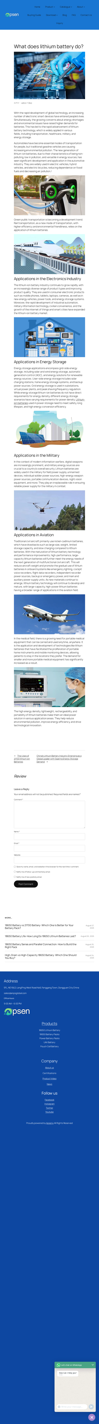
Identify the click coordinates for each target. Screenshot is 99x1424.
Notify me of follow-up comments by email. (33, 872)
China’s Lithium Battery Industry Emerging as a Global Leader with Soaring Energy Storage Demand (59, 758)
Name (17, 831)
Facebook (49, 1099)
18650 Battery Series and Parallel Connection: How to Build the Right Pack (40, 946)
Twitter (49, 1107)
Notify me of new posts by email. (29, 877)
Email (16, 843)
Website (17, 855)
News (49, 1084)
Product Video (49, 1078)
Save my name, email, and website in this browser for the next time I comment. (47, 866)
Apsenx (49, 1123)
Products (49, 1023)
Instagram (49, 1103)
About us (49, 1067)
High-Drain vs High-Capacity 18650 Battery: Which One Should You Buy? (40, 956)
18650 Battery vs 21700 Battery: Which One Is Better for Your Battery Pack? (39, 926)
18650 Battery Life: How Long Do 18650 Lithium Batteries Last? (40, 936)
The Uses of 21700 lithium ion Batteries (22, 758)
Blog (30, 103)
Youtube (49, 1111)
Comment (18, 799)
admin (23, 103)
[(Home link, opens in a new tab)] (12, 15)
